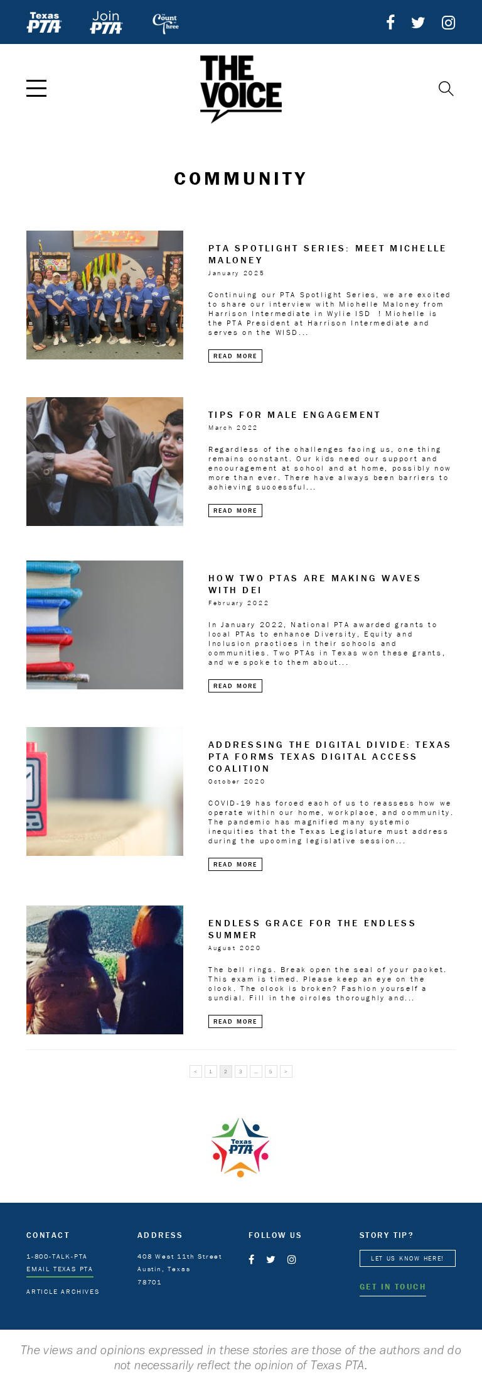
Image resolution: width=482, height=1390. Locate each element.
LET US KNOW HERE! (407, 1258)
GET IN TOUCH (393, 1286)
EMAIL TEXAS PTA (60, 1268)
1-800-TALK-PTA (57, 1256)
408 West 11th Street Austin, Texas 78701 (179, 1269)
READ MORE (235, 356)
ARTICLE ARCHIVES (63, 1291)
